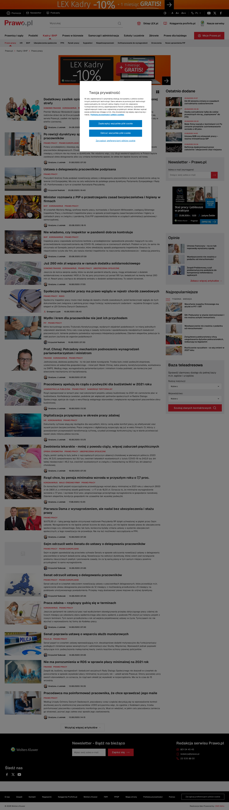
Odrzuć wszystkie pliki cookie (115, 133)
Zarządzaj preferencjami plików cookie (115, 140)
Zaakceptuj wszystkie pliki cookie (115, 123)
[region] (115, 116)
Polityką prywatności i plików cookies (107, 115)
